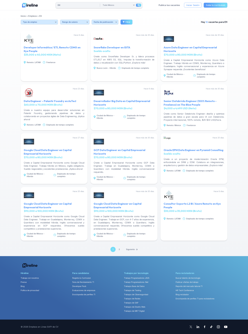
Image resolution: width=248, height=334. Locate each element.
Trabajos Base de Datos (134, 286)
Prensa (24, 282)
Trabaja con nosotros (30, 278)
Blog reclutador (182, 294)
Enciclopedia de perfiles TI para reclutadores (195, 299)
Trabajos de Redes (132, 299)
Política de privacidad (30, 290)
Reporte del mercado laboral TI (189, 286)
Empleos (32, 16)
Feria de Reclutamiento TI (83, 282)
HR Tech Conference (185, 290)
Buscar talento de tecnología (188, 278)
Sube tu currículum (215, 5)
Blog (23, 286)
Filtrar (128, 22)
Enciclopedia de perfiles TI (83, 294)
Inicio (23, 16)
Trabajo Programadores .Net (136, 282)
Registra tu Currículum (81, 278)
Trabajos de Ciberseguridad (136, 294)
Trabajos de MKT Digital (134, 311)
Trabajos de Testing (132, 290)
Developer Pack (79, 286)
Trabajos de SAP (131, 303)
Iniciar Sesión (192, 5)
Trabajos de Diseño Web (134, 307)
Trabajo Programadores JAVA (136, 278)
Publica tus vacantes (169, 5)
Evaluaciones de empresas (83, 290)
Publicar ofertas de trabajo (187, 282)
